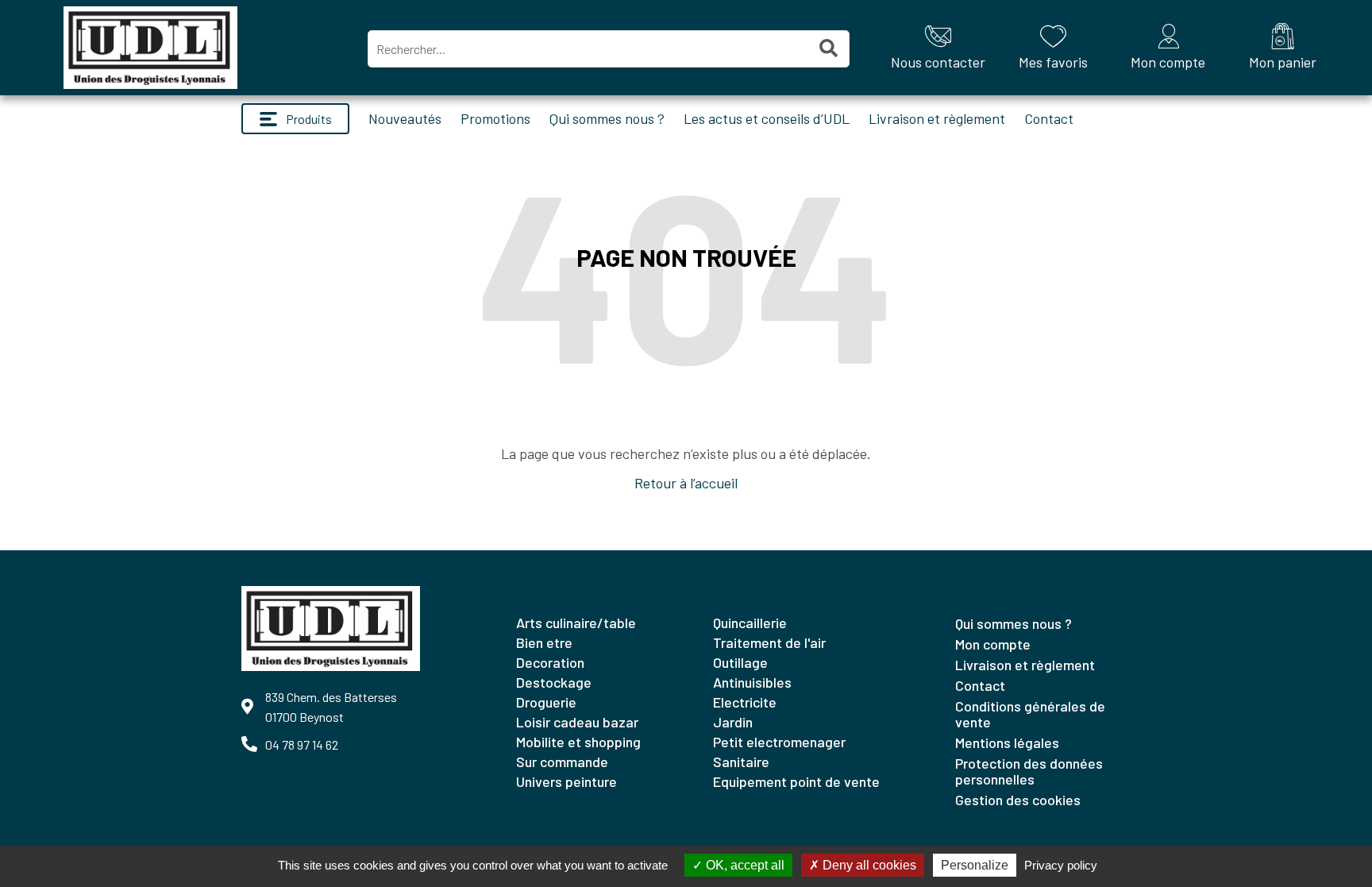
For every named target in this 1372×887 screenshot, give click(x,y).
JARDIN (733, 722)
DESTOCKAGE (554, 682)
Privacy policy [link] (1060, 865)
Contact (1048, 118)
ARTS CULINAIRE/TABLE (576, 622)
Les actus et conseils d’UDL (767, 118)
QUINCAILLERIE (750, 622)
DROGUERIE (546, 702)
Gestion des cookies (1018, 799)
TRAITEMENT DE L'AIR (769, 642)
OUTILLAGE (740, 662)
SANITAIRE (741, 761)
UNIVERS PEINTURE (566, 781)
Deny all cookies (867, 865)
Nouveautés (404, 118)
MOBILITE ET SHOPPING (578, 741)
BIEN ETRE (544, 642)
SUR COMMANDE (562, 761)
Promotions (495, 118)
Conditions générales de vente (1030, 714)
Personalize (974, 865)
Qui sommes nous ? (607, 118)
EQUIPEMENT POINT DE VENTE (796, 781)
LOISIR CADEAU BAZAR (577, 722)
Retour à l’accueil (686, 483)
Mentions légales (1007, 742)
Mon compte (993, 644)
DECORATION (550, 662)
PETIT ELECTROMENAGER (779, 741)
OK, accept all (743, 865)
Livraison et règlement (937, 118)
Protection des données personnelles (1029, 771)
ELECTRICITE (745, 702)
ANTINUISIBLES (752, 682)
